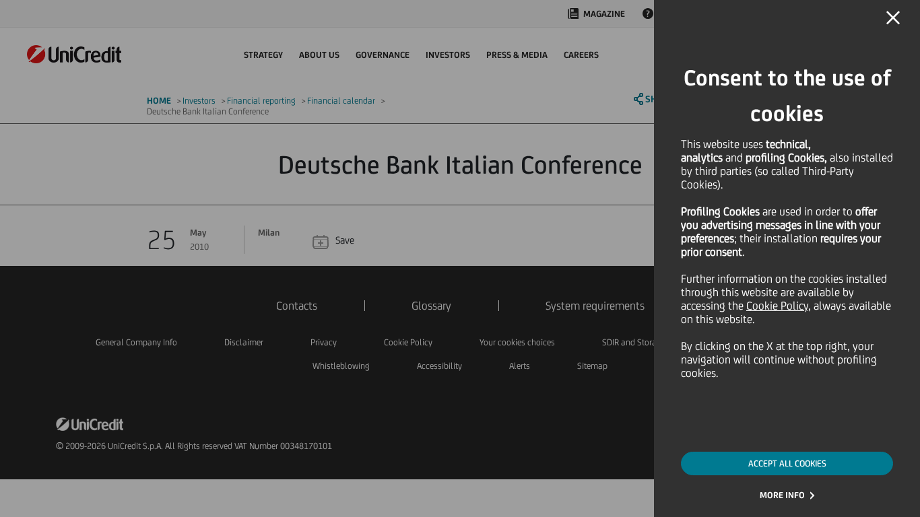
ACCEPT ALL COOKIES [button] (787, 463)
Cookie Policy (777, 305)
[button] (893, 18)
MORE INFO (782, 495)
